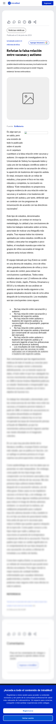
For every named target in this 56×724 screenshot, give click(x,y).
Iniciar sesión (28, 718)
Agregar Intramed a (37, 43)
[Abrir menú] (4, 3)
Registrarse (28, 711)
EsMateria (18, 126)
